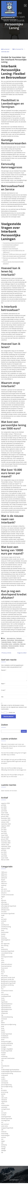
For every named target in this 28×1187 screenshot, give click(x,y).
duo (2, 959)
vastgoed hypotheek (7, 1128)
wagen (3, 1141)
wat (2, 1143)
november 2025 (5, 820)
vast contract (5, 1124)
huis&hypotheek (6, 996)
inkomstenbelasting (7, 1017)
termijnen (4, 648)
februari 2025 (5, 837)
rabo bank (4, 1098)
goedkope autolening (7, 985)
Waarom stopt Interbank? (10, 248)
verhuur (3, 1137)
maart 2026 (4, 813)
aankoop (3, 885)
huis (2, 992)
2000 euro (4, 874)
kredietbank (4, 1036)
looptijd (3, 1053)
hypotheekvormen (6, 1009)
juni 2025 (3, 829)
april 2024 (4, 856)
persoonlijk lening (6, 1085)
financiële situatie (6, 642)
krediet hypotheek (6, 1034)
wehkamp (4, 1145)
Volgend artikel (21, 653)
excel (2, 960)
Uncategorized (5, 1120)
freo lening (4, 975)
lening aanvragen (6, 1041)
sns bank (3, 1113)
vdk (2, 1130)
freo (2, 974)
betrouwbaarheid (19, 640)
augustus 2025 (5, 826)
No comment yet (18, 49)
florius (3, 972)
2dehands (4, 878)
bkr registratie (5, 943)
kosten (3, 1032)
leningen (3, 1047)
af (1, 898)
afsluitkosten (5, 908)
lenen (2, 1039)
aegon (3, 896)
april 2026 (4, 811)
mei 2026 (3, 809)
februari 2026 (5, 814)
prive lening (4, 1092)
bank (2, 930)
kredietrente (4, 1038)
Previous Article (6, 653)
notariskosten (5, 1066)
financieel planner (6, 966)
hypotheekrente (6, 1006)
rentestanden (5, 1105)
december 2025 (5, 818)
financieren (4, 968)
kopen (3, 1030)
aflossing (3, 902)
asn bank (3, 919)
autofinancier (5, 925)
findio (3, 970)
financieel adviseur (6, 964)
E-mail (3, 690)
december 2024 (5, 841)
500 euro (3, 881)
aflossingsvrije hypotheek (8, 906)
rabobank (4, 1100)
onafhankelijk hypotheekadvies (10, 1069)
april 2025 (4, 833)
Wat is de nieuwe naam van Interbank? (14, 256)
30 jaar (3, 880)
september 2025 (6, 824)
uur (2, 1122)
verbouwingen (5, 1135)
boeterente (4, 949)
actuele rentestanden (7, 895)
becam (3, 936)
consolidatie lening (6, 953)
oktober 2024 (5, 845)
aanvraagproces (11, 638)
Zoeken (4, 724)
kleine (3, 1022)
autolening (4, 928)
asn (2, 917)
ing (2, 1015)
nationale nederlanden (8, 1058)
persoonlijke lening (6, 1086)
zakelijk (3, 1148)
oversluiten (4, 1081)
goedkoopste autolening (8, 981)
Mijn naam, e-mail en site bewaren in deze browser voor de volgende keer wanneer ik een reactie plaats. (14, 707)
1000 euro (4, 872)
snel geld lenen (5, 1109)
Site (2, 697)
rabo (2, 1096)
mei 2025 (3, 831)
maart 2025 (4, 835)
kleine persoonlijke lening (8, 1024)
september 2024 (6, 846)
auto (2, 923)
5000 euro (4, 883)
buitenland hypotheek (7, 951)
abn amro (4, 889)
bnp (2, 947)
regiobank (4, 1101)
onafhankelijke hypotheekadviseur (11, 1071)
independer (4, 1013)
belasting (4, 938)
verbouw (3, 1132)
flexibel (14, 642)
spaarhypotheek (6, 1116)
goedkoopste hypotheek (8, 983)
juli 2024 (3, 850)
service (22, 646)
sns (2, 1111)
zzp (2, 1152)
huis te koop (4, 994)
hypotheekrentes (6, 1007)
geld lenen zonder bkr (7, 979)
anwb (2, 915)
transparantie (11, 648)
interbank (4, 1019)
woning (3, 1147)
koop (2, 1028)
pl (1, 1088)
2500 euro (4, 876)
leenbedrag (16, 644)
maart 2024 (4, 858)
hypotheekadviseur (6, 1004)
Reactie (3, 670)
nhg (2, 1060)
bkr (2, 942)
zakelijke (3, 1150)
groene (3, 987)
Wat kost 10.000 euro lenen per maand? (14, 254)
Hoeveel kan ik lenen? (9, 247)
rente (2, 1103)
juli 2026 (3, 805)
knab (2, 1026)
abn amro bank (5, 891)
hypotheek (4, 1002)
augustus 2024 (5, 848)
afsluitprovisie (5, 910)
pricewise (4, 1090)
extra (2, 962)
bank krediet (4, 932)
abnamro (4, 893)
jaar (2, 1021)
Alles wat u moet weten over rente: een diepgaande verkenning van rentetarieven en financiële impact (13, 746)
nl (1, 1062)
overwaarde (4, 1083)
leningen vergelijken (7, 1049)
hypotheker (4, 1011)
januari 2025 (4, 839)
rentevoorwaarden (14, 646)
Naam (3, 683)
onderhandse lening (7, 1073)
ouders (3, 1079)
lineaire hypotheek (6, 1051)
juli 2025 (3, 828)
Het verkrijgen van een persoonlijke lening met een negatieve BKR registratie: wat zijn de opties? (13, 761)
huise (2, 998)
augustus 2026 (5, 803)
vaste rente (4, 1126)
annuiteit (3, 912)
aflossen (3, 900)
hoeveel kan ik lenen (7, 990)
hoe (2, 989)
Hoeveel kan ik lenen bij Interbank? (13, 243)
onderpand (4, 1075)
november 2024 (5, 843)
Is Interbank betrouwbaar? (11, 245)
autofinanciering (6, 927)
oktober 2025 (5, 822)
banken (3, 934)
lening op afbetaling (7, 1043)
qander (3, 1094)
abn (2, 887)
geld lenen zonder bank (8, 977)
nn (2, 1064)
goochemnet (6, 49)
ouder (3, 1077)
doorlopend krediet (7, 957)
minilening (4, 1056)
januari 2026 (4, 816)
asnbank (3, 921)
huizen (3, 1000)
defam (3, 955)
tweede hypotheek (6, 1118)
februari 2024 (5, 860)
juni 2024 (3, 852)
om (2, 1068)
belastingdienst (5, 940)
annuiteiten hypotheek (7, 913)
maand (3, 1054)
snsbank (3, 1115)
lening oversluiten (6, 1045)
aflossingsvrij (5, 904)
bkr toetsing (4, 945)
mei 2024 (3, 854)
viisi (2, 1139)
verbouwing (4, 1133)
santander (4, 1107)
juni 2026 (3, 807)
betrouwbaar (10, 640)
